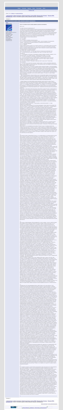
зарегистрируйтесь (19, 13)
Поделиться (22, 22)
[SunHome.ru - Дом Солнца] (34, 407)
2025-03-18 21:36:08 (27, 22)
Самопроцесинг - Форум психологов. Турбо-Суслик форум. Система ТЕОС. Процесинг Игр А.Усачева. (27, 15)
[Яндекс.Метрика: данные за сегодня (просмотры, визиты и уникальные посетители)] (25, 407)
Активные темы (31, 10)
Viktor (7, 22)
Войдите (12, 13)
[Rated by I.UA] (19, 407)
